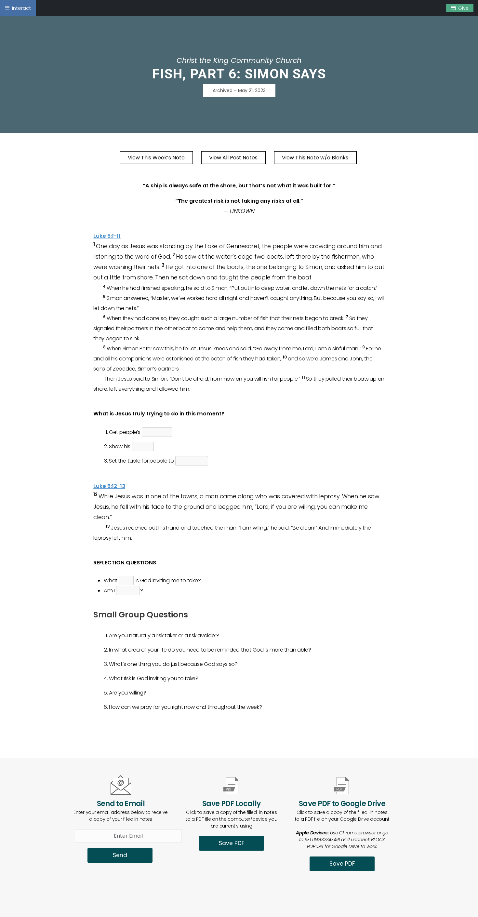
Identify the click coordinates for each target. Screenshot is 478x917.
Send (120, 855)
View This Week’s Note (156, 157)
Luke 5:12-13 (109, 486)
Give (463, 8)
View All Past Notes (233, 157)
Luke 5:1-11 (107, 236)
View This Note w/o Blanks (315, 157)
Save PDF (231, 843)
